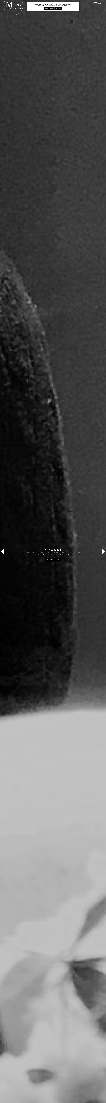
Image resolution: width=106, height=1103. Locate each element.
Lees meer (58, 8)
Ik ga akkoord (49, 8)
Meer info (51, 559)
